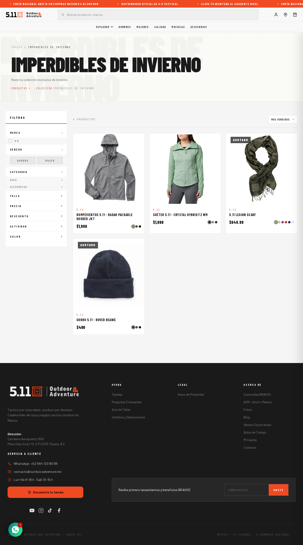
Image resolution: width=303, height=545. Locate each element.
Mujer (50, 160)
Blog (247, 417)
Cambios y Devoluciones (128, 417)
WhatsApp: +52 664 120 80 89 (36, 463)
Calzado (160, 26)
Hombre (23, 160)
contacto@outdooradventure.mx (38, 472)
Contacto (250, 447)
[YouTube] (32, 510)
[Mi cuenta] (276, 14)
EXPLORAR (103, 26)
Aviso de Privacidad (191, 394)
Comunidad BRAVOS (257, 394)
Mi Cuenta (250, 440)
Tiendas (117, 394)
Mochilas (178, 26)
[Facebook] (59, 510)
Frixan (248, 410)
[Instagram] (41, 510)
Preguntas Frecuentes (127, 402)
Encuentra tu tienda (48, 492)
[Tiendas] (285, 14)
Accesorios (199, 26)
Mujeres (143, 26)
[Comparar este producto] (138, 139)
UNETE (278, 490)
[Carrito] (295, 14)
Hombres (125, 26)
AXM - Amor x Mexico (258, 402)
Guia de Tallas (121, 410)
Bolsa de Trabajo (255, 432)
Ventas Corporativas (257, 425)
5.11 (16, 140)
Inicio (16, 47)
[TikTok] (50, 510)
